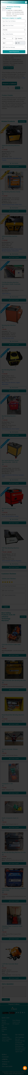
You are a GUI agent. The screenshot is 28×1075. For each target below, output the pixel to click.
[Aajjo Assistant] (25, 1068)
